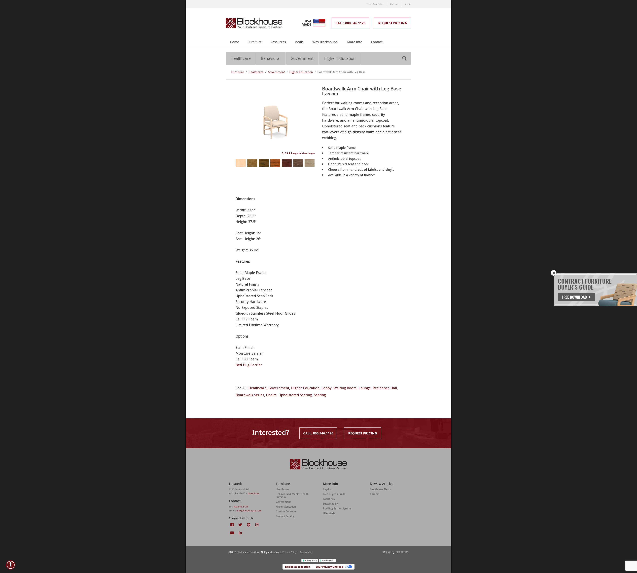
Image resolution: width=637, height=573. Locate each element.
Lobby (326, 387)
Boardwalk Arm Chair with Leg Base (341, 72)
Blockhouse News (380, 489)
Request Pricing (392, 23)
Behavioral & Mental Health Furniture (292, 495)
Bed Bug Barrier (249, 364)
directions (253, 493)
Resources (278, 42)
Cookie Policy (328, 560)
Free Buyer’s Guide (334, 494)
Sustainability (331, 503)
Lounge (365, 387)
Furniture (255, 42)
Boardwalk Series (250, 394)
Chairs (271, 394)
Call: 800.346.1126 (350, 23)
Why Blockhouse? (325, 42)
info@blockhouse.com (248, 510)
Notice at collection (297, 566)
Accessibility (306, 552)
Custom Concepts (286, 511)
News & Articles (375, 4)
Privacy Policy (289, 552)
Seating (320, 394)
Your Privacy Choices (329, 566)
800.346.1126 (240, 506)
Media (299, 42)
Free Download (575, 297)
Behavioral (270, 58)
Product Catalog (285, 516)
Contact (377, 42)
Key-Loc (327, 489)
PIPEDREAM (402, 552)
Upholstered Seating (295, 394)
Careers (394, 4)
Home (234, 42)
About (408, 4)
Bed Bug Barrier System (337, 508)
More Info (354, 42)
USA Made (329, 513)
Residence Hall (385, 387)
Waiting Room (345, 387)
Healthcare (241, 58)
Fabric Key (329, 499)
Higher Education (340, 58)
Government (302, 58)
